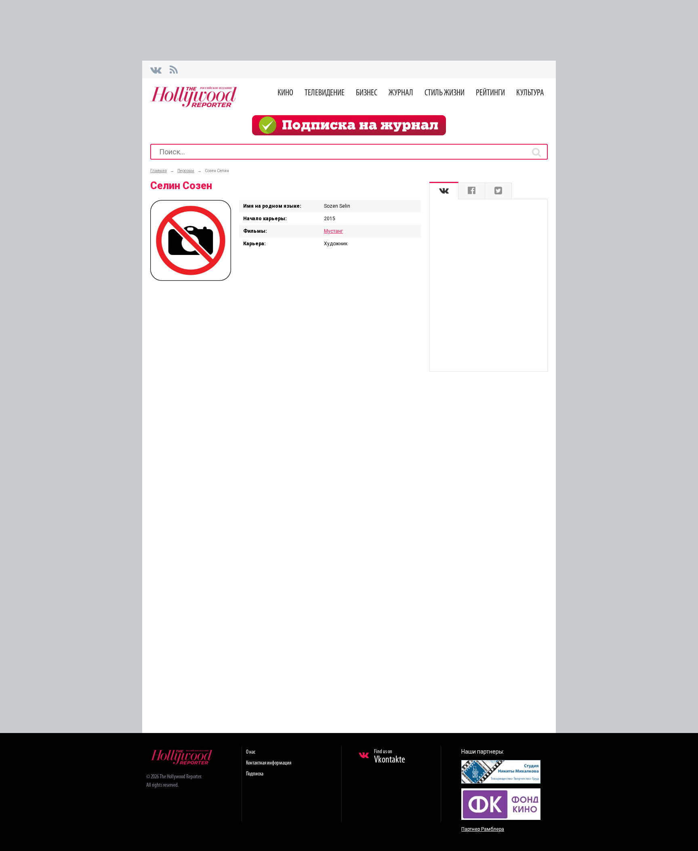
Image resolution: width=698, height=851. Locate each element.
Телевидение (325, 93)
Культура (530, 93)
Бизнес (366, 93)
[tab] (443, 191)
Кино (285, 93)
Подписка (254, 774)
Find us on (389, 757)
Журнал (401, 93)
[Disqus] (285, 393)
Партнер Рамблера (482, 829)
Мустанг (333, 231)
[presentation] (444, 191)
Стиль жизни (445, 93)
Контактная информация (268, 763)
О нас (250, 752)
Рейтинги (490, 93)
